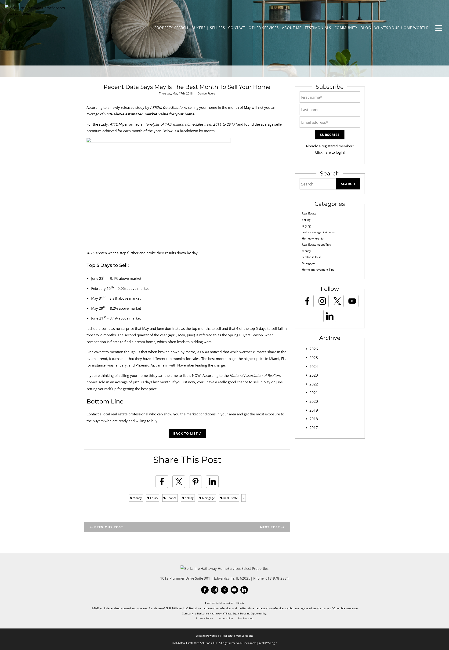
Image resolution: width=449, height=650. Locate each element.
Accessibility (226, 618)
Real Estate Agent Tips (316, 245)
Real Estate (230, 498)
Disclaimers (249, 643)
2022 (313, 384)
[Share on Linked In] (212, 481)
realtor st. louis (311, 257)
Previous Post (108, 527)
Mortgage (208, 498)
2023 (313, 375)
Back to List (186, 433)
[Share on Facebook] (162, 481)
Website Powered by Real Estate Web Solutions (224, 635)
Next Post (270, 527)
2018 (313, 418)
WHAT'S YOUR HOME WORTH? (401, 27)
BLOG (366, 27)
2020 (313, 401)
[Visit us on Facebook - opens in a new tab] (307, 301)
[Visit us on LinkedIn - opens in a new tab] (329, 316)
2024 (313, 366)
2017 (313, 427)
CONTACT (236, 27)
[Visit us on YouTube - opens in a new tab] (352, 301)
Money (137, 498)
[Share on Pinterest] (195, 481)
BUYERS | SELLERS (208, 27)
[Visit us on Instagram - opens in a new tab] (322, 301)
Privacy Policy (204, 618)
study (139, 107)
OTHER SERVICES (264, 27)
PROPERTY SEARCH (171, 27)
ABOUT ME (291, 27)
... (244, 498)
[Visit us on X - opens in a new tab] (337, 301)
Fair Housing (245, 618)
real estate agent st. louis (318, 232)
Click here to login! (330, 152)
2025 (313, 357)
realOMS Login (268, 643)
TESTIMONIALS (318, 27)
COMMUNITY (345, 27)
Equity (153, 498)
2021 (313, 392)
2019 (313, 410)
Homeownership (312, 238)
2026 (313, 349)
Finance (171, 498)
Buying (306, 226)
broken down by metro (176, 351)
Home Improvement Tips (318, 270)
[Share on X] (178, 481)
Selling (189, 498)
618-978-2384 (277, 578)
